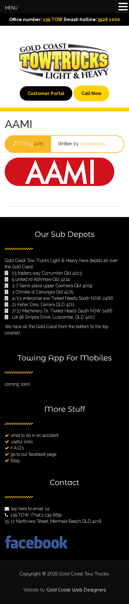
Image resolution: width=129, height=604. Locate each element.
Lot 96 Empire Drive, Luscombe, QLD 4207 (53, 317)
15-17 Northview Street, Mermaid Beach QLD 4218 (53, 521)
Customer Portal (46, 93)
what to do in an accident (35, 435)
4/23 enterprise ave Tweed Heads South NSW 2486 (62, 298)
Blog (15, 460)
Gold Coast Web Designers (76, 590)
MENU (11, 7)
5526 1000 (109, 19)
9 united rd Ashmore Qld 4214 (41, 279)
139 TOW (53, 19)
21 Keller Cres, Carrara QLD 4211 (43, 304)
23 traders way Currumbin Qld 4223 (47, 273)
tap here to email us (30, 508)
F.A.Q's (17, 447)
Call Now (91, 93)
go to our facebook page (33, 454)
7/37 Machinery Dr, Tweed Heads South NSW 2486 (62, 310)
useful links (22, 441)
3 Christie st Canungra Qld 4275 (42, 291)
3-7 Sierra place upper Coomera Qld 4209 (52, 285)
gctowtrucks (92, 143)
